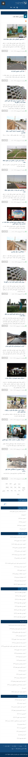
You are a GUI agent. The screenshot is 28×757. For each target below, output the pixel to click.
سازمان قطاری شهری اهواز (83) (19, 667)
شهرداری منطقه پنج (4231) (20, 606)
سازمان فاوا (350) (22, 671)
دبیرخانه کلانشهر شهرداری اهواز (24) (18, 710)
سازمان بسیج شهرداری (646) (19, 653)
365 (19, 487)
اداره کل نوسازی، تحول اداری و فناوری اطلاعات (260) (15, 563)
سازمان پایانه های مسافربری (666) (18, 632)
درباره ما (20, 746)
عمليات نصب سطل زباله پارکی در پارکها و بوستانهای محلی (15, 411)
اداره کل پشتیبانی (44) (21, 731)
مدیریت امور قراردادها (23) (20, 700)
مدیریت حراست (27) (21, 703)
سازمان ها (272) (22, 522)
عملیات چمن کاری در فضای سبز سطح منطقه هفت (14, 161)
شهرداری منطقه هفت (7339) (19, 613)
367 (11, 487)
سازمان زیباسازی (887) (21, 660)
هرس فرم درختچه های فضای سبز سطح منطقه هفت (15, 315)
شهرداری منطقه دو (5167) (20, 596)
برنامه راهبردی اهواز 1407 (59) (19, 584)
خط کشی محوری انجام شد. (17, 71)
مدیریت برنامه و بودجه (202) (19, 567)
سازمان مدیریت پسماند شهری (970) (18, 639)
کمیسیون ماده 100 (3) (21, 728)
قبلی (15, 484)
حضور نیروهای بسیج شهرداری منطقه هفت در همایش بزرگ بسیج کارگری (13, 223)
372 (8, 491)
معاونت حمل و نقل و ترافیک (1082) (18, 544)
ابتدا (19, 484)
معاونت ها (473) (22, 518)
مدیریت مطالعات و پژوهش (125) (19, 574)
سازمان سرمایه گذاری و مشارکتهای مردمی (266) (16, 685)
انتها (18, 494)
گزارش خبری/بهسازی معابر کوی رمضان (14, 346)
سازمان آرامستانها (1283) (20, 657)
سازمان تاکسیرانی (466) (20, 674)
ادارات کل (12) (22, 529)
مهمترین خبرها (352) (21, 525)
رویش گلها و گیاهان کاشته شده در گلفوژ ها (14, 282)
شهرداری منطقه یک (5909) (20, 592)
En (11, 7)
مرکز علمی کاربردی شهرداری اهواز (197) (18, 681)
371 (11, 491)
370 (15, 491)
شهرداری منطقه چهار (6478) (20, 603)
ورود (12, 748)
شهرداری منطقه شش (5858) (19, 610)
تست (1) (23, 688)
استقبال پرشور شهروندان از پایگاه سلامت (14, 378)
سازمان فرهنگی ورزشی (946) (19, 678)
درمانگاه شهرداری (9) (21, 724)
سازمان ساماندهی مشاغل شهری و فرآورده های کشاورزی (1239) (13, 646)
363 (11, 484)
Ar (14, 7)
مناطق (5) (23, 515)
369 (19, 491)
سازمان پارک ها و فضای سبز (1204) (18, 643)
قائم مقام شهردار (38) (21, 738)
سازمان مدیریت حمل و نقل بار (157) (18, 692)
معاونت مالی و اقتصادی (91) (20, 558)
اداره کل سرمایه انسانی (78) (20, 581)
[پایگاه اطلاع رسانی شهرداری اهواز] (21, 3)
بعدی (3, 491)
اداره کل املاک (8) (21, 735)
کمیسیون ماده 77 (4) (21, 714)
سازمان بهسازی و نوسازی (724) (19, 664)
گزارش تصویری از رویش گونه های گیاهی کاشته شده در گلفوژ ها (15, 101)
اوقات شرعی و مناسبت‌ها (21, 748)
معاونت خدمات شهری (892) (19, 540)
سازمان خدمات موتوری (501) (20, 650)
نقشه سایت (7, 746)
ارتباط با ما (14, 746)
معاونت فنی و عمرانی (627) (20, 551)
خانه (25, 746)
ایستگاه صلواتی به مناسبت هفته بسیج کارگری (13, 440)
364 (7, 484)
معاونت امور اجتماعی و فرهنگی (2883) (17, 537)
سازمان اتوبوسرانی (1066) (20, 636)
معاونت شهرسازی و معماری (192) (19, 547)
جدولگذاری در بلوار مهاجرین (17, 252)
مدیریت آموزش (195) (21, 570)
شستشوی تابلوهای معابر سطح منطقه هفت (13, 39)
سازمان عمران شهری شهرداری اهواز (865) (17, 629)
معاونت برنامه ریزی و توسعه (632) (18, 554)
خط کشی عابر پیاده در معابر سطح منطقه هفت (15, 191)
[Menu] (3, 3)
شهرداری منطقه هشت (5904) (19, 617)
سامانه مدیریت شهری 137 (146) (19, 717)
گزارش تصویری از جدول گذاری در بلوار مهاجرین (15, 132)
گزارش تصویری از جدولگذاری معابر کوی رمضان (15, 470)
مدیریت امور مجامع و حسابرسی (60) (18, 707)
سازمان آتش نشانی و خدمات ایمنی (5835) (17, 625)
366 (15, 487)
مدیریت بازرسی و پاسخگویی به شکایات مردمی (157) (15, 721)
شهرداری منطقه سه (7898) (20, 599)
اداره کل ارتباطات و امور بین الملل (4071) (17, 511)
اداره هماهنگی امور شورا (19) (19, 577)
